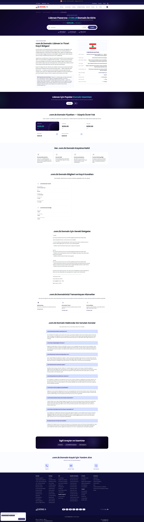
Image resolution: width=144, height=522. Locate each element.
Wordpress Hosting (81, 7)
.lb (44, 52)
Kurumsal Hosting (52, 479)
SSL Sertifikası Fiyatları (62, 490)
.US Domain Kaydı (73, 486)
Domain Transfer (39, 485)
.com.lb (69, 103)
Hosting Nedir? (84, 493)
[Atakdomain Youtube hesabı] (107, 509)
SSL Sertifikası (61, 478)
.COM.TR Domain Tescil (74, 497)
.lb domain (60, 444)
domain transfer (56, 416)
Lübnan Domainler (55, 12)
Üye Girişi (99, 3)
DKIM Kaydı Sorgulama (85, 483)
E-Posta (92, 7)
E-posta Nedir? (84, 498)
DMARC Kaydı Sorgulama (86, 481)
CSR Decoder (61, 492)
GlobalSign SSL (61, 486)
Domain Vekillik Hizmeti (40, 502)
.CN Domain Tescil (73, 492)
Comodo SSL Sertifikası (62, 481)
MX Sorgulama (84, 486)
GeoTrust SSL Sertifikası (63, 483)
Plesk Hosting (51, 497)
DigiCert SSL (60, 485)
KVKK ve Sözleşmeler (5, 515)
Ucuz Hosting (51, 483)
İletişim (94, 490)
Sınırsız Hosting (51, 490)
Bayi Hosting (60, 498)
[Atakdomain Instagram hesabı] (104, 509)
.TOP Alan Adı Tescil (74, 493)
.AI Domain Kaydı (73, 483)
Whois (100, 7)
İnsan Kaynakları (96, 479)
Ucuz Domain (68, 7)
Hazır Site (88, 7)
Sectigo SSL (60, 488)
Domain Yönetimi (39, 486)
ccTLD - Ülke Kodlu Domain (41, 481)
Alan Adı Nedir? (84, 491)
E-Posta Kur (83, 479)
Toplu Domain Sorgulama (41, 479)
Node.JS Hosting (52, 493)
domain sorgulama (52, 73)
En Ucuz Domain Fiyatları (40, 488)
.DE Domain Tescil (73, 488)
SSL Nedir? (83, 494)
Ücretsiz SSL (83, 496)
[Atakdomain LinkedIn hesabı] (105, 509)
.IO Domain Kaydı (73, 485)
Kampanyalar (94, 3)
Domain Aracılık (39, 492)
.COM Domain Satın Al (74, 478)
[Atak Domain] (42, 7)
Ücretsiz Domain (39, 493)
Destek (104, 3)
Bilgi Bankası (44, 3)
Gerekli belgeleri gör (102, 72)
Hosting (50, 478)
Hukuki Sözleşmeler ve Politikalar (99, 486)
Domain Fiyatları (39, 490)
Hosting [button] (73, 7)
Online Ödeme (96, 483)
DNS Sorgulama (39, 497)
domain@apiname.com (48, 520)
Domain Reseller (61, 496)
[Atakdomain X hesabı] (102, 509)
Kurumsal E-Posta (84, 478)
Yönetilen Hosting (52, 485)
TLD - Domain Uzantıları (40, 483)
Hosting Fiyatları (52, 502)
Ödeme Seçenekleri (97, 481)
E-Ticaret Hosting (52, 495)
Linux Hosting (51, 492)
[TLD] (107, 7)
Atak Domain (38, 12)
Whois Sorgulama (39, 500)
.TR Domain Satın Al (74, 499)
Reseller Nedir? (84, 500)
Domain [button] (61, 7)
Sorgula (92, 27)
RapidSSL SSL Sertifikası (62, 479)
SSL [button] (96, 7)
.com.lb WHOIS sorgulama (71, 444)
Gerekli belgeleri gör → (41, 85)
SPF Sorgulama (84, 485)
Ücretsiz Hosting (52, 486)
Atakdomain (69, 516)
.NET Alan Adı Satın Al (74, 479)
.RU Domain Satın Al (74, 500)
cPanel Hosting (52, 488)
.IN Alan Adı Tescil (73, 490)
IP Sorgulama (38, 499)
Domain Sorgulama (46, 12)
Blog (48, 3)
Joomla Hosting (52, 499)
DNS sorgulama (82, 444)
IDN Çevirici (38, 495)
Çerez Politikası (12, 515)
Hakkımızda (95, 478)
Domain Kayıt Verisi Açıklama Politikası (100, 488)
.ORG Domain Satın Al (74, 481)
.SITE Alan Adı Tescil (73, 495)
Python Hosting (52, 500)
